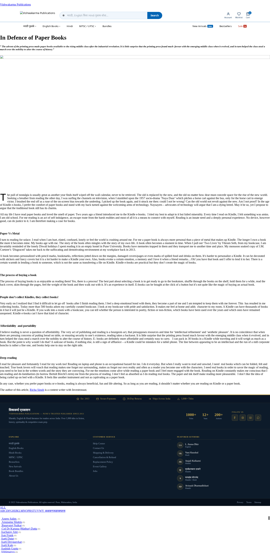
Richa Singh (37, 389)
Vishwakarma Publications (15, 4)
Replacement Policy (103, 461)
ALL (3, 507)
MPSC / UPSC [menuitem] (87, 26)
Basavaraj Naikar (11, 525)
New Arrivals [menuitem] (202, 26)
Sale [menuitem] (242, 26)
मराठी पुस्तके (14, 443)
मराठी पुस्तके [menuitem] (29, 26)
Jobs (95, 471)
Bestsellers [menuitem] (225, 26)
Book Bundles (16, 471)
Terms (248, 502)
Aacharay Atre (9, 532)
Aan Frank (7, 535)
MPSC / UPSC (16, 457)
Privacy (240, 502)
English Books (16, 448)
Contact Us (98, 448)
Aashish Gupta (9, 548)
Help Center (99, 443)
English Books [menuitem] (51, 26)
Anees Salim (9, 518)
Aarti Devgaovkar (11, 541)
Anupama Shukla (11, 522)
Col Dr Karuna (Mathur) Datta (19, 528)
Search (155, 15)
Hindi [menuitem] (70, 26)
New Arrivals (15, 466)
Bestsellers (14, 461)
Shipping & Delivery (103, 452)
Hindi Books (15, 452)
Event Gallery (100, 466)
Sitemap (257, 502)
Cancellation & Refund (104, 457)
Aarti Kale (7, 545)
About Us (13, 475)
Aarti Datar (7, 538)
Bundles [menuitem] (107, 26)
